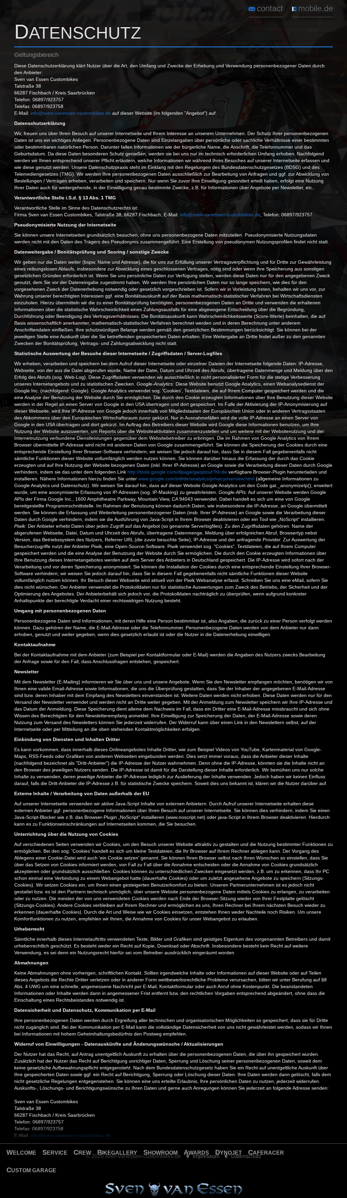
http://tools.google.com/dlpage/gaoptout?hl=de (177, 472)
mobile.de (315, 8)
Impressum (206, 1156)
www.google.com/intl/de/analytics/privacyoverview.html (196, 478)
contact (270, 8)
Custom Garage (31, 1170)
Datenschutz (246, 1156)
